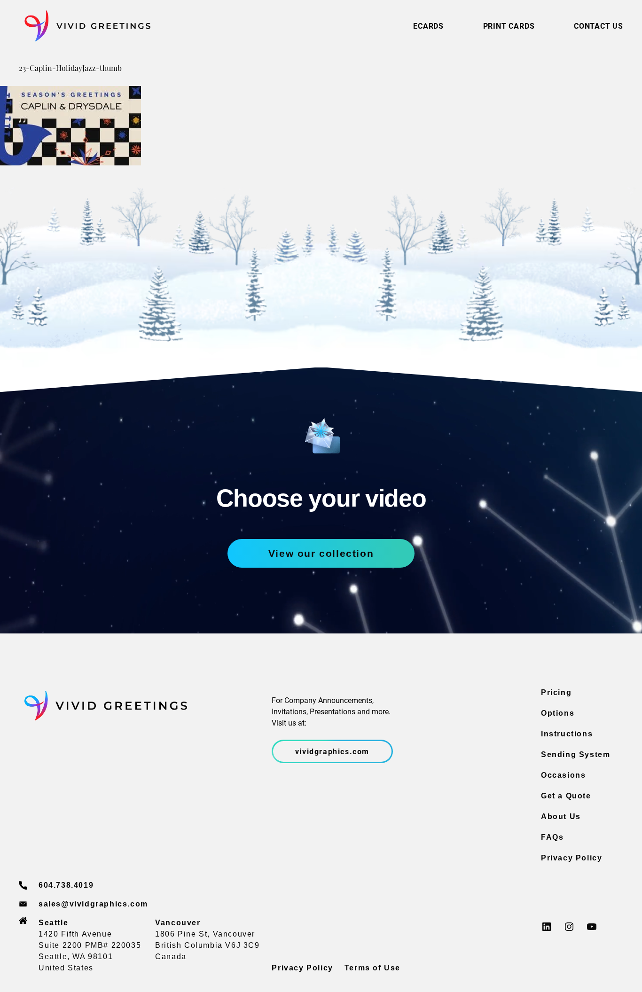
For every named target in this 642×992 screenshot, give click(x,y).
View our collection (321, 553)
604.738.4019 (66, 885)
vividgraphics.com (332, 751)
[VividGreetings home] (84, 26)
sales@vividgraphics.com (93, 904)
